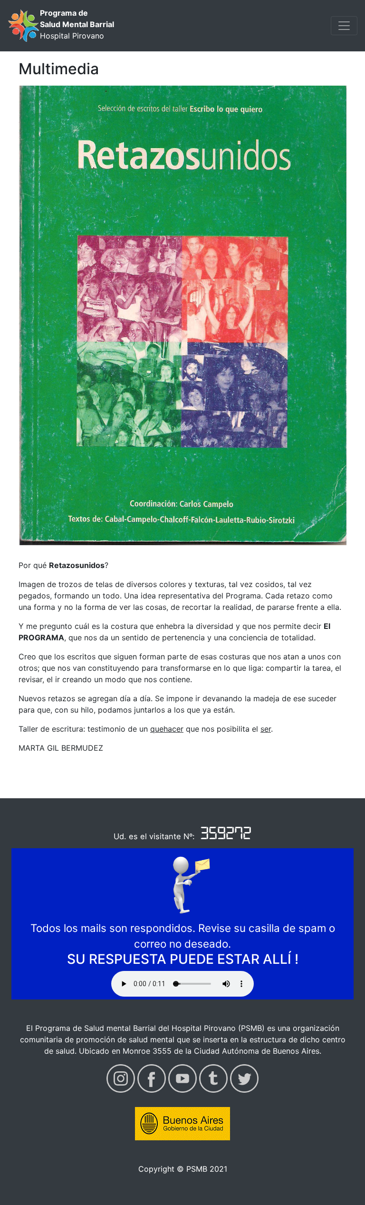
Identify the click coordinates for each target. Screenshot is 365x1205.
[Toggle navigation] (344, 25)
